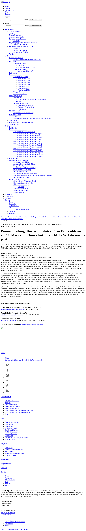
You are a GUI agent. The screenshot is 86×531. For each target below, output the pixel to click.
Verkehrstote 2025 (24, 80)
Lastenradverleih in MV (25, 71)
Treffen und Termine (20, 44)
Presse (7, 6)
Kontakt (7, 16)
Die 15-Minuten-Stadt (20, 171)
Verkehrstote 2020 (24, 90)
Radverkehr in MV (19, 69)
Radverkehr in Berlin (20, 63)
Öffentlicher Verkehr (16, 58)
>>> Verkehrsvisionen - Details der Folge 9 (27, 149)
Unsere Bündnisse (15, 35)
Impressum (8, 520)
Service (7, 200)
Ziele (6, 56)
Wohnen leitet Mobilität (21, 189)
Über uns (16, 41)
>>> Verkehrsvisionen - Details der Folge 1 (27, 134)
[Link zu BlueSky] (7, 367)
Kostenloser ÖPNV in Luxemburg (24, 168)
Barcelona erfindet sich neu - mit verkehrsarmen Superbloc (32, 175)
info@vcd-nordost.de (8, 513)
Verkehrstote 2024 (24, 82)
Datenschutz (9, 524)
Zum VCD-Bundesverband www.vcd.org (15, 529)
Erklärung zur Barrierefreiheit (15, 522)
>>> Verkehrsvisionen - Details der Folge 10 (28, 151)
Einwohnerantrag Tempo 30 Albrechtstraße (32, 99)
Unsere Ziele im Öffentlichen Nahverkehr (27, 60)
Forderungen (17, 98)
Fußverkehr (13, 73)
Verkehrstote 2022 (24, 86)
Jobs (6, 12)
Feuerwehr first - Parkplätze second (21, 122)
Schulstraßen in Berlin (20, 103)
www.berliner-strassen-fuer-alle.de (31, 324)
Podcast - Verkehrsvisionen (18, 130)
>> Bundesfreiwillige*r (21, 209)
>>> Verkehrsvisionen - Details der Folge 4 (27, 139)
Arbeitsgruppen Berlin (16, 37)
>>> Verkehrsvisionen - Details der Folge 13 (28, 156)
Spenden (8, 198)
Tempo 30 (16, 92)
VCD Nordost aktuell (16, 31)
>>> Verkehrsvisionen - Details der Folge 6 (27, 143)
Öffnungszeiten (6, 515)
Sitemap (7, 525)
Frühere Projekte (14, 179)
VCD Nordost (9, 29)
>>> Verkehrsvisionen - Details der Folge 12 (28, 154)
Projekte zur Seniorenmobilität (23, 113)
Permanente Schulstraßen (26, 105)
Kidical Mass (17, 101)
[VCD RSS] (7, 393)
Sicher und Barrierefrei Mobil (23, 183)
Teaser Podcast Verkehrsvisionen (24, 132)
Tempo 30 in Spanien (20, 166)
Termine (7, 14)
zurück (3, 353)
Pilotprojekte (22, 109)
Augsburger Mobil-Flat (21, 162)
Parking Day (13, 128)
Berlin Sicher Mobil (20, 94)
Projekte (7, 126)
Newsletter (8, 8)
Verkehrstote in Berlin (20, 77)
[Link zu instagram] (7, 377)
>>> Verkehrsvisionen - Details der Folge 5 (27, 141)
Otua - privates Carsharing (22, 170)
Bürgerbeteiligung (19, 192)
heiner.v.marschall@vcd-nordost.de (12, 309)
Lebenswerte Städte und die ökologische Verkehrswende (32, 118)
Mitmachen (8, 194)
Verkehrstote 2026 (24, 79)
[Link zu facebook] (7, 372)
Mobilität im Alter (15, 111)
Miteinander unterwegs (21, 185)
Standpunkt (13, 120)
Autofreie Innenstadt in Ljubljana (24, 164)
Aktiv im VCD (10, 10)
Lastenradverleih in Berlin (26, 67)
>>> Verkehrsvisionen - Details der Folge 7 (27, 145)
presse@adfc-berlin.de (8, 320)
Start (2, 217)
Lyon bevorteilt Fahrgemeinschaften (25, 173)
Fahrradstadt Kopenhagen (22, 177)
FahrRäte (21, 65)
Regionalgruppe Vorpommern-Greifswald (23, 43)
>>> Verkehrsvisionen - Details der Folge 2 (27, 135)
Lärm (15, 116)
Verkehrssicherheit (15, 75)
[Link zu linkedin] (7, 382)
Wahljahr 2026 (14, 124)
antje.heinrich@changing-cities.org (12, 315)
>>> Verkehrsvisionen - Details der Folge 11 (28, 153)
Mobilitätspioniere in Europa (18, 160)
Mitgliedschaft (9, 196)
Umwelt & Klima (15, 115)
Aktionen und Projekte (20, 52)
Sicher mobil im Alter (20, 190)
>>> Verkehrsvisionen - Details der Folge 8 (27, 147)
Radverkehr (13, 61)
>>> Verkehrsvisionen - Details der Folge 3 (27, 137)
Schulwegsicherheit (15, 96)
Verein (11, 54)
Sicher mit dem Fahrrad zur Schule (24, 181)
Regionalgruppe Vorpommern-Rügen (21, 46)
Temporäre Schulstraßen (26, 107)
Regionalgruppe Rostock (17, 39)
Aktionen (21, 187)
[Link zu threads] (7, 387)
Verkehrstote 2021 (24, 88)
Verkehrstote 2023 (24, 84)
